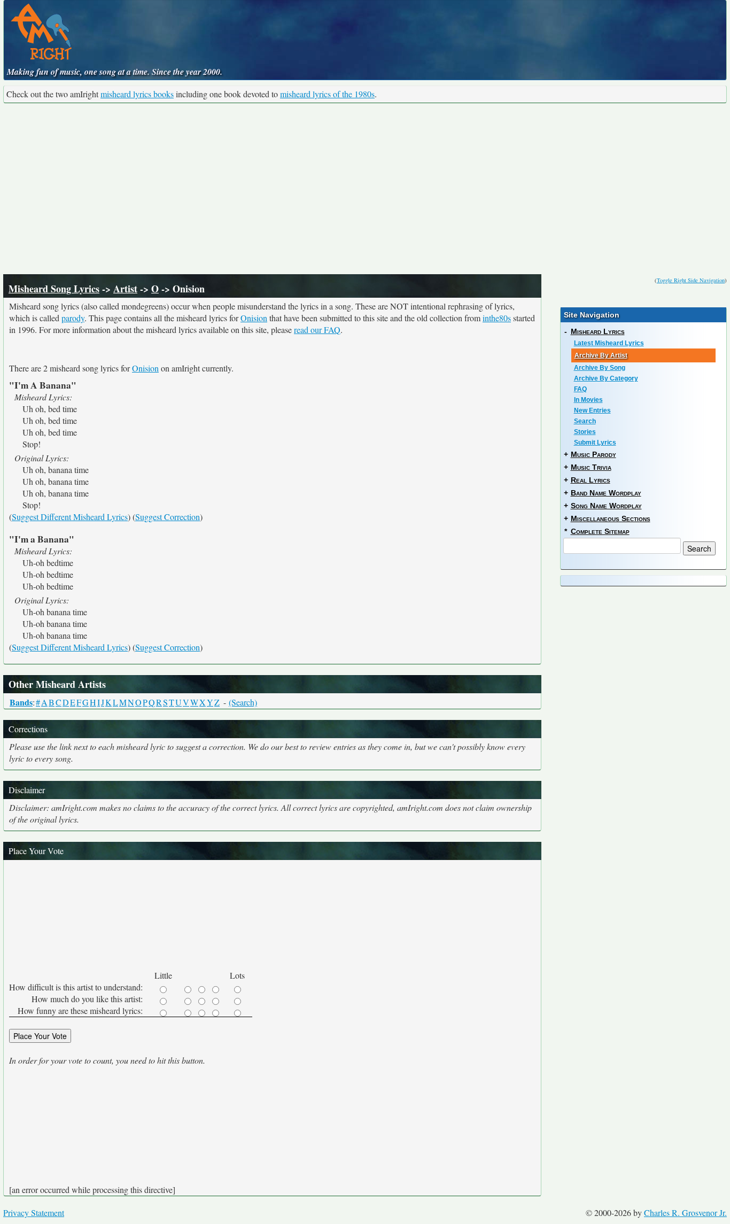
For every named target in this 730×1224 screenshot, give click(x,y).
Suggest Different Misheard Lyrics (70, 516)
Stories (585, 432)
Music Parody (593, 454)
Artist (125, 289)
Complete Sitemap (600, 531)
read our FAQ (317, 329)
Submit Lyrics (595, 442)
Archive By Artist (600, 355)
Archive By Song (599, 367)
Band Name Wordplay (606, 493)
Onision (253, 317)
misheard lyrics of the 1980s (327, 93)
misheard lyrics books (137, 93)
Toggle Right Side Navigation (691, 280)
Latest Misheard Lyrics (609, 343)
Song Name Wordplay (606, 505)
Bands (21, 702)
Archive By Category (606, 378)
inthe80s (497, 317)
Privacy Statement (33, 1212)
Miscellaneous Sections (610, 518)
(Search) (243, 702)
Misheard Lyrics (598, 331)
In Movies (588, 400)
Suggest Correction (167, 516)
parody (72, 317)
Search (585, 421)
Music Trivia (591, 467)
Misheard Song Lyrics (54, 289)
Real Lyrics (590, 480)
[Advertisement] (365, 189)
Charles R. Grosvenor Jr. (685, 1212)
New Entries (592, 410)
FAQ (580, 389)
